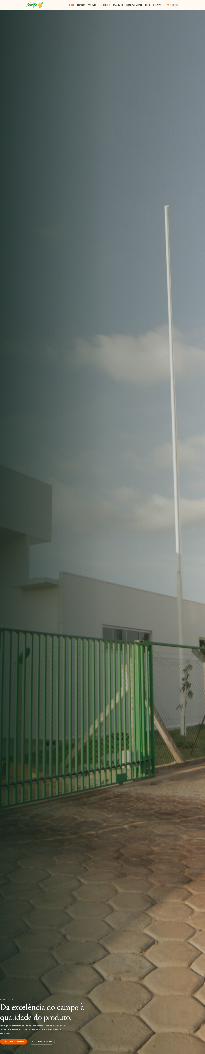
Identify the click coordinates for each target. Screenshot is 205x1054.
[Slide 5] (104, 1050)
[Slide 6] (109, 1050)
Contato (157, 5)
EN (173, 5)
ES (177, 5)
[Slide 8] (117, 1050)
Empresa (81, 5)
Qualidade (118, 5)
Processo (105, 5)
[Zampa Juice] (34, 5)
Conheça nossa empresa (13, 1041)
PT (168, 5)
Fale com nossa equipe (42, 1041)
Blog (147, 5)
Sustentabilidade (134, 5)
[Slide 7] (113, 1050)
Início (71, 5)
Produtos (93, 5)
